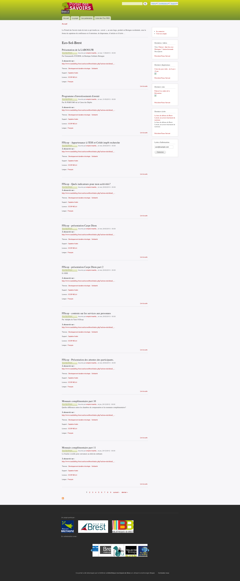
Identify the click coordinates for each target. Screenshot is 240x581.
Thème (153, 3)
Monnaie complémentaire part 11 (79, 447)
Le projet (75, 18)
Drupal (152, 573)
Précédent (157, 56)
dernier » (125, 492)
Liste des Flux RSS (103, 18)
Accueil (66, 18)
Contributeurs (163, 3)
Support (173, 3)
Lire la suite (143, 86)
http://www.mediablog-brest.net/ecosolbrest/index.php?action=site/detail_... (88, 63)
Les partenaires (86, 18)
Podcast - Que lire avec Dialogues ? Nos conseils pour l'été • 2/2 (164, 49)
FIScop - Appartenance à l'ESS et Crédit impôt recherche (91, 142)
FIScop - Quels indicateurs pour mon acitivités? (86, 184)
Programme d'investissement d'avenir (81, 96)
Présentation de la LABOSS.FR (78, 49)
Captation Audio (73, 73)
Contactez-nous (163, 573)
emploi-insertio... (92, 53)
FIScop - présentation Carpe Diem (79, 225)
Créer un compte (161, 34)
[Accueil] (77, 8)
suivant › (116, 492)
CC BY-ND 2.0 (72, 77)
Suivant (167, 56)
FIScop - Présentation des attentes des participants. (88, 359)
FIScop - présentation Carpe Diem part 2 (82, 267)
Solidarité (95, 68)
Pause (163, 56)
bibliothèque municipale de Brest (118, 573)
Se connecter (160, 31)
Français (70, 82)
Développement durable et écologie (79, 68)
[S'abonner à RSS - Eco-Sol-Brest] (63, 497)
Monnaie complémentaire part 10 (79, 401)
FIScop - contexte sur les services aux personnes (86, 313)
